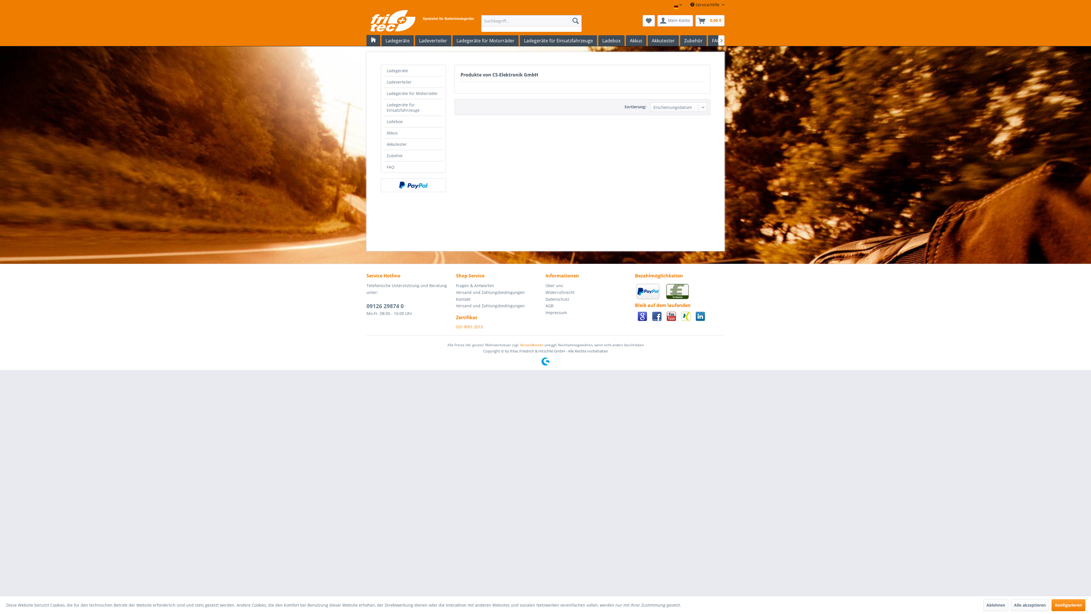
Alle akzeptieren (1030, 605)
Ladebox (395, 121)
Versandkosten (532, 345)
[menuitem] (531, 23)
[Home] (373, 40)
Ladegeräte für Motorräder (412, 93)
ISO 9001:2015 (469, 326)
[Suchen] (576, 20)
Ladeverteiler (399, 82)
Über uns (554, 285)
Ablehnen (995, 605)
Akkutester (397, 144)
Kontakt (463, 299)
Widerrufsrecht (560, 292)
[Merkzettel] (649, 20)
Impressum (556, 312)
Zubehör (395, 155)
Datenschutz (557, 299)
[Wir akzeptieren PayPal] (413, 185)
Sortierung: (635, 106)
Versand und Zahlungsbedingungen (490, 292)
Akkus (392, 133)
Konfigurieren (1068, 605)
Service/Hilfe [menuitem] (707, 4)
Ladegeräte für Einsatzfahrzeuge (403, 107)
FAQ (390, 167)
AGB (549, 305)
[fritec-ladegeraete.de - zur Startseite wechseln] (421, 22)
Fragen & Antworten (475, 285)
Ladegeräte (397, 70)
